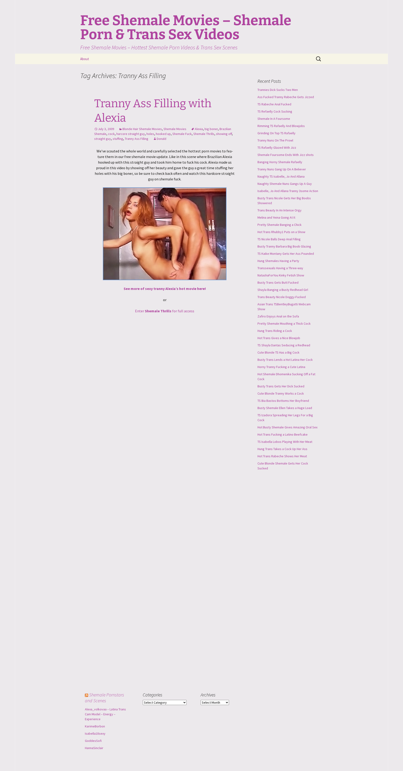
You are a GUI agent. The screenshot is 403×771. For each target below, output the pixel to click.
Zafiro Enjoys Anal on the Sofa (278, 316)
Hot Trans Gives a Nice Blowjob (278, 338)
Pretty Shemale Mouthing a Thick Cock (284, 323)
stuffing (118, 139)
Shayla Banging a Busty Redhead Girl (282, 290)
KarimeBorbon (95, 726)
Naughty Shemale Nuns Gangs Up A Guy (284, 184)
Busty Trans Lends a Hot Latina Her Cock (285, 360)
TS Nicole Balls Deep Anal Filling (279, 239)
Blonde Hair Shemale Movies (142, 129)
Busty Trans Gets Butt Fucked (278, 282)
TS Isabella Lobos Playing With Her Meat (284, 442)
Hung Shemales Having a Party (278, 261)
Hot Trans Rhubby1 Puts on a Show (281, 232)
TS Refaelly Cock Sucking (274, 111)
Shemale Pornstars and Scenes (104, 697)
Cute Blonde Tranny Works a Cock (280, 393)
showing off (224, 134)
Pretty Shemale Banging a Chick (279, 225)
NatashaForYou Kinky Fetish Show (280, 275)
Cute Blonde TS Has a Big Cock (278, 352)
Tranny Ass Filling (136, 139)
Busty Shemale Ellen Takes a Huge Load (284, 408)
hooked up (163, 134)
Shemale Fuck (182, 134)
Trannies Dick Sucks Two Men (277, 90)
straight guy (102, 139)
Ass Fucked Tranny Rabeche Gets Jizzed (285, 97)
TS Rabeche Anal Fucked (274, 104)
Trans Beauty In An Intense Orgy (279, 210)
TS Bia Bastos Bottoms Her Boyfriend (283, 401)
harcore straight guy (130, 134)
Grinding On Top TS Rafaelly (276, 133)
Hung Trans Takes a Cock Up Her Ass (282, 449)
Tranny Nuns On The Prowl (275, 140)
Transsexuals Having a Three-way (280, 268)
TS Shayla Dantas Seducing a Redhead (283, 345)
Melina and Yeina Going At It (276, 217)
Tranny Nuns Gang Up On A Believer (281, 169)
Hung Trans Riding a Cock (274, 331)
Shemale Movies (174, 129)
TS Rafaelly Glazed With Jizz (276, 147)
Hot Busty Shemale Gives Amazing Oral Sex (287, 427)
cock (111, 134)
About (84, 59)
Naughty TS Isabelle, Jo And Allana (281, 176)
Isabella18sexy (95, 733)
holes (150, 134)
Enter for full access (164, 311)
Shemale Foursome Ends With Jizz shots (285, 155)
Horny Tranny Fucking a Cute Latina (281, 367)
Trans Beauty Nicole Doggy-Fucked (281, 297)
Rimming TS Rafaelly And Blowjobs (281, 126)
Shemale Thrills (203, 134)
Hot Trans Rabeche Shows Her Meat (282, 456)
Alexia (199, 129)
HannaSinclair (94, 748)
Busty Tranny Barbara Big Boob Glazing (284, 246)
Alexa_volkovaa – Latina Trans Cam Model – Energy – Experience (105, 714)
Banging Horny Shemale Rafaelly (279, 162)
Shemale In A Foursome (273, 119)
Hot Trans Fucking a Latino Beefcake (282, 434)
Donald (161, 139)
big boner (211, 129)
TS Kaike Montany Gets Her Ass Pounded (285, 253)
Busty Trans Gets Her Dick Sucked (280, 386)
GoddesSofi (93, 741)
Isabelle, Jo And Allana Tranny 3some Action (287, 191)
